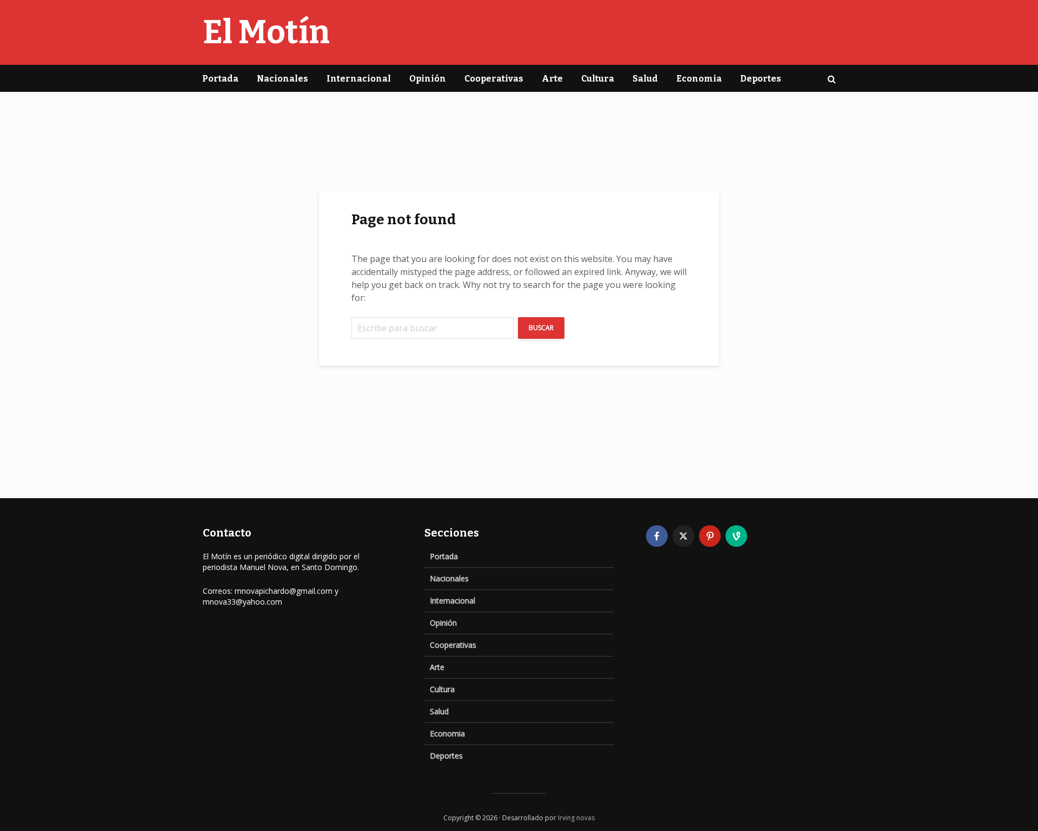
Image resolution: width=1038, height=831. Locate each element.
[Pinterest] (710, 536)
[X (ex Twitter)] (683, 536)
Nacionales (282, 78)
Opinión (427, 78)
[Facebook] (657, 536)
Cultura (597, 78)
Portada (220, 78)
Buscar (541, 327)
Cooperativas (493, 78)
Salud (645, 78)
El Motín (266, 32)
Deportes (760, 78)
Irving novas (576, 817)
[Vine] (736, 536)
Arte (552, 78)
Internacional (359, 78)
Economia (699, 78)
